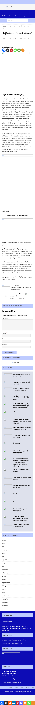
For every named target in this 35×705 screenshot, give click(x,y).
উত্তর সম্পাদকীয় (6, 583)
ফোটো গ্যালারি (23, 16)
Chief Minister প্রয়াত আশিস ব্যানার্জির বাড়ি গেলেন (21, 452)
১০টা (14, 412)
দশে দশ (14, 501)
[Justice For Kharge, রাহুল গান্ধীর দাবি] (8, 472)
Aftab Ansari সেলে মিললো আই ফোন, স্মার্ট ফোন (21, 486)
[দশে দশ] (8, 503)
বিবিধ (16, 16)
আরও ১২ (15, 493)
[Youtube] (21, 2)
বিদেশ (27, 12)
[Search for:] (17, 20)
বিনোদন (10, 16)
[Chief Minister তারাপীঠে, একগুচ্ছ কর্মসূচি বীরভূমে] (8, 480)
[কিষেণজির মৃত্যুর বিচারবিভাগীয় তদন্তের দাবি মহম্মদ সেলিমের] (8, 376)
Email (4, 339)
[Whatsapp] (15, 50)
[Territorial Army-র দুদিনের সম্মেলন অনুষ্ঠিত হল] (8, 511)
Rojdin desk (22, 38)
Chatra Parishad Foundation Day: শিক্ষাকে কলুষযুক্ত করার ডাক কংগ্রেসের (20, 518)
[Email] (19, 50)
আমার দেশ (21, 12)
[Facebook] (13, 2)
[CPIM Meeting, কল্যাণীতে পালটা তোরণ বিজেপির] (8, 383)
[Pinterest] (11, 50)
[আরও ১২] (8, 495)
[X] (7, 50)
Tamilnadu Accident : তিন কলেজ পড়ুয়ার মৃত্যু (21, 436)
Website (4, 344)
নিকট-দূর (4, 586)
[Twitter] (17, 2)
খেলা (32, 12)
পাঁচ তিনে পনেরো (16, 443)
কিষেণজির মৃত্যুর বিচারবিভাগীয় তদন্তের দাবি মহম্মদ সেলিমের (21, 375)
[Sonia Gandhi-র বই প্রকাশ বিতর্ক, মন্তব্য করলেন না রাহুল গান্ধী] (8, 429)
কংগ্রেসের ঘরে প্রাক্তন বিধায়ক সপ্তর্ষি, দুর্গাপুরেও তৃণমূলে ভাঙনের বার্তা (21, 389)
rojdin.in (17, 691)
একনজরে (3, 12)
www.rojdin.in (6, 626)
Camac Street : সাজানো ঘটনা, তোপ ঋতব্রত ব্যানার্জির (21, 525)
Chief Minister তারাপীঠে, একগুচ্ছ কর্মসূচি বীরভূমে (22, 478)
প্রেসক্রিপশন (5, 570)
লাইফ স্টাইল (4, 16)
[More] (22, 50)
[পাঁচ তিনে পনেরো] (8, 445)
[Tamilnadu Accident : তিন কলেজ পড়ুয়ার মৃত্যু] (8, 437)
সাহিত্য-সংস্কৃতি (5, 573)
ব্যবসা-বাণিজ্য (5, 599)
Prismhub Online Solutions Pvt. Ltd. (21, 693)
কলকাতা (9, 12)
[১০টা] (8, 414)
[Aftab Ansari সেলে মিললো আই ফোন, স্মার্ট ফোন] (8, 487)
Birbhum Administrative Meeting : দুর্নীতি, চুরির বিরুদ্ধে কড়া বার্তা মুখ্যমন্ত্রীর (22, 421)
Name (4, 333)
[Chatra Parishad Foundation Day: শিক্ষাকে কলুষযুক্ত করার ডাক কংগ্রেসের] (8, 519)
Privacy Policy (23, 626)
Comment (5, 318)
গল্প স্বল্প (4, 576)
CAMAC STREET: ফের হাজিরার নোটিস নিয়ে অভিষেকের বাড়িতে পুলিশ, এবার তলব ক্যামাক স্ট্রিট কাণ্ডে (21, 405)
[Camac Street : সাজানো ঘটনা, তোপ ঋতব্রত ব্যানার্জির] (8, 527)
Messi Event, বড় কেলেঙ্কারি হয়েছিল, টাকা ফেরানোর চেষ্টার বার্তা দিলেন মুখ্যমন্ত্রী (22, 398)
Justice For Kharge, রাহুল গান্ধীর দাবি (20, 470)
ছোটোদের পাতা (5, 596)
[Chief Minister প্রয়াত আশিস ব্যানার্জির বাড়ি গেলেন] (8, 453)
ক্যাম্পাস (4, 589)
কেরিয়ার (3, 592)
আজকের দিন (4, 602)
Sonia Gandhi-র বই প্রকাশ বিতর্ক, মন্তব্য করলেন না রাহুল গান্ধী (22, 428)
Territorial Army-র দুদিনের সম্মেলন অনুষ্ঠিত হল (21, 510)
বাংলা (15, 12)
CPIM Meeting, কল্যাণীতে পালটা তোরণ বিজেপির (21, 383)
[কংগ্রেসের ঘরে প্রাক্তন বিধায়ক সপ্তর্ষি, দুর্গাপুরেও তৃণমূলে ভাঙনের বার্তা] (8, 390)
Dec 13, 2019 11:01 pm (9, 38)
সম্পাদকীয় (4, 579)
